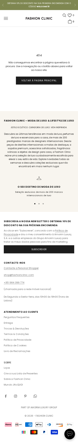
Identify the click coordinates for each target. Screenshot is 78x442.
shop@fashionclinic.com (19, 275)
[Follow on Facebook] (6, 396)
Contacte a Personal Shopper (21, 268)
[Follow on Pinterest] (25, 396)
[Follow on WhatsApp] (35, 396)
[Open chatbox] (69, 434)
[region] (39, 186)
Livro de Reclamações (17, 351)
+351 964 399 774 (14, 282)
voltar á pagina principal (39, 80)
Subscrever (39, 249)
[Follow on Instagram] (15, 396)
